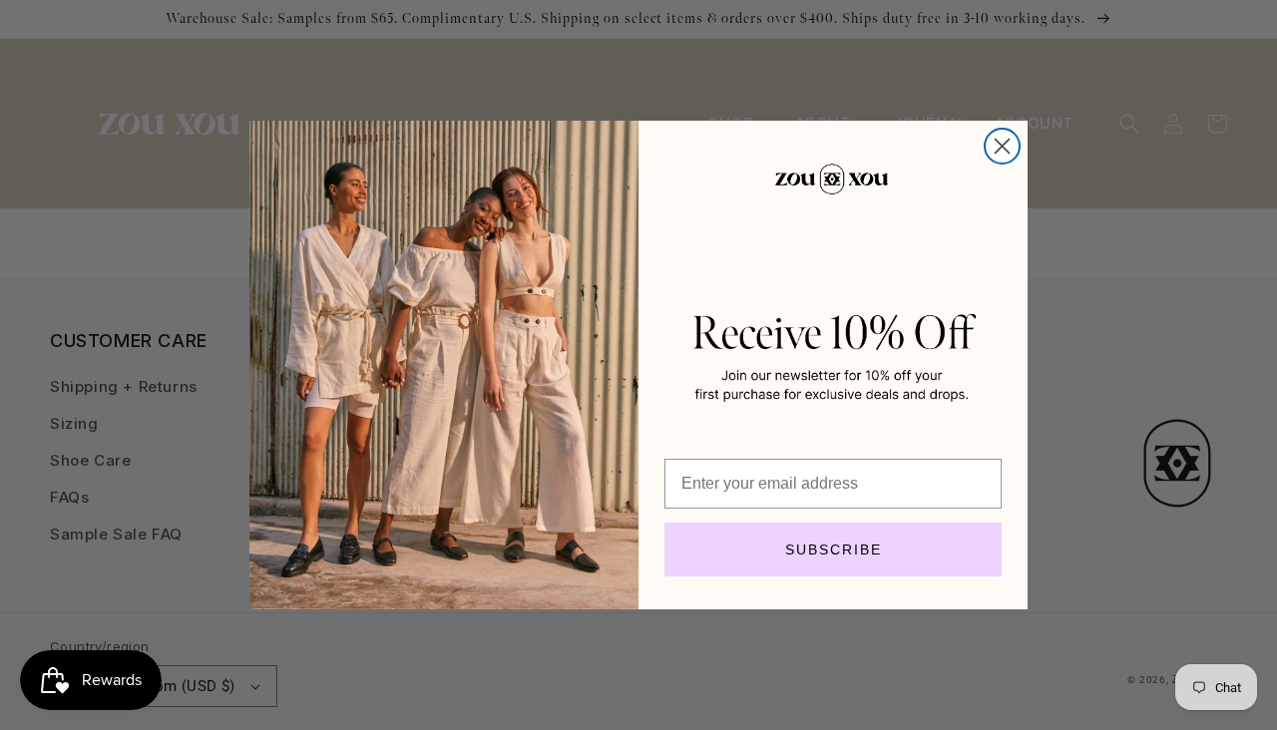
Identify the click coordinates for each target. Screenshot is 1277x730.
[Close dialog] (1002, 146)
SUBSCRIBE (833, 549)
